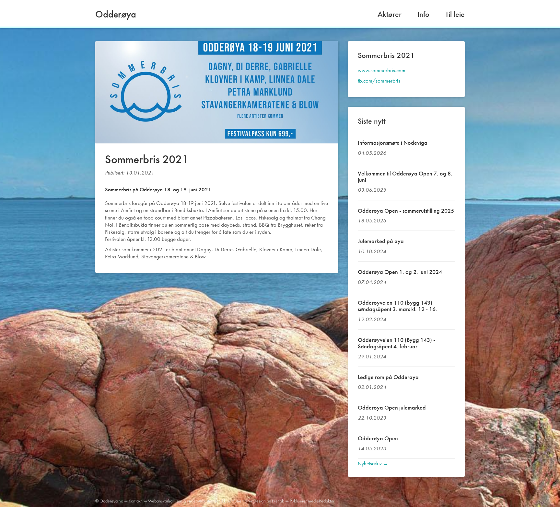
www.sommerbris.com (381, 70)
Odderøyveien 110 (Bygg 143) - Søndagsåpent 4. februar (396, 343)
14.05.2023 (372, 448)
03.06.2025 (372, 189)
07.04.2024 (372, 282)
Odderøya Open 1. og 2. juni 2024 (400, 272)
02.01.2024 (372, 386)
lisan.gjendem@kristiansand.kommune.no (210, 501)
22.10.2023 (372, 417)
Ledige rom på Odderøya (388, 377)
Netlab (278, 501)
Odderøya (115, 14)
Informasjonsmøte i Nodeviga (392, 142)
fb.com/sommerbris (379, 80)
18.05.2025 (372, 220)
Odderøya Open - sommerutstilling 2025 (406, 210)
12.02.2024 (372, 319)
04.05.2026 (372, 152)
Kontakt (135, 501)
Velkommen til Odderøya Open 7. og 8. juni (405, 177)
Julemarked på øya (381, 241)
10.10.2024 (372, 251)
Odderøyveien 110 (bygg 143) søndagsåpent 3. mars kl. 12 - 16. (397, 306)
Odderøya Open (378, 438)
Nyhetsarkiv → (373, 463)
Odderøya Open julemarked (392, 407)
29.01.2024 (372, 356)
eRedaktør (325, 501)
